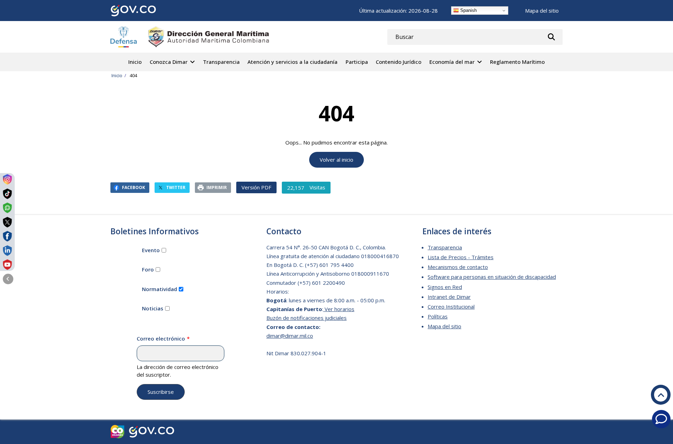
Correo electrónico (161, 338)
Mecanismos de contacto (458, 266)
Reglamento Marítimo (517, 61)
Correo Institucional (451, 306)
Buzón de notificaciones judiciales (306, 317)
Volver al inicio (336, 159)
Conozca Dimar (169, 61)
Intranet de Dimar (449, 296)
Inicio (135, 61)
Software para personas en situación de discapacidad (492, 276)
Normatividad (159, 288)
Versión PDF (256, 187)
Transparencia (221, 61)
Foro (148, 269)
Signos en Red (445, 286)
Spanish (468, 10)
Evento (151, 250)
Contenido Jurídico (398, 61)
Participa (357, 61)
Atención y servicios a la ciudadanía (292, 61)
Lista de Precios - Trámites (461, 257)
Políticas (438, 316)
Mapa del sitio (542, 10)
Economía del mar (452, 61)
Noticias (152, 308)
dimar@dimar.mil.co (289, 335)
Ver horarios (338, 308)
